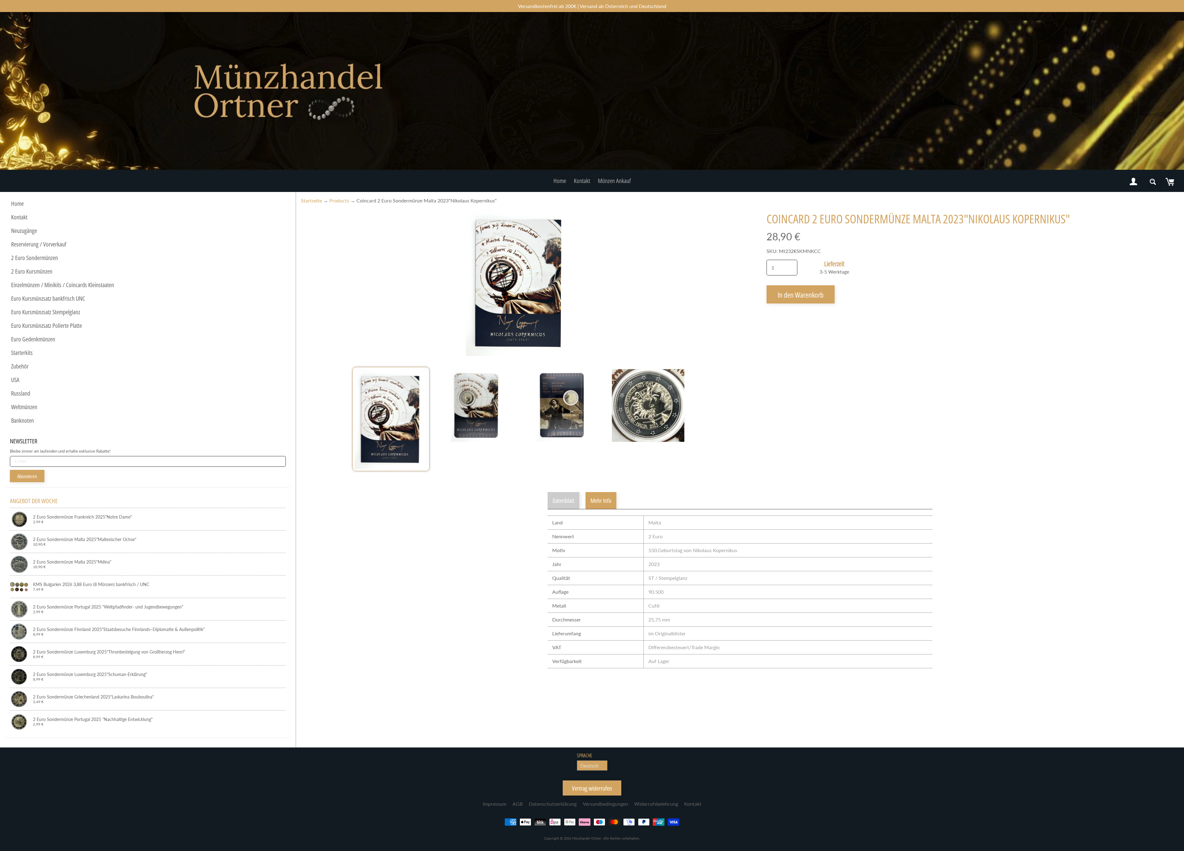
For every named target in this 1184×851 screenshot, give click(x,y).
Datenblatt (563, 500)
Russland (20, 393)
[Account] (1133, 182)
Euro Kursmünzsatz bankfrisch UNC (48, 298)
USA (15, 380)
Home (559, 181)
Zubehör (20, 366)
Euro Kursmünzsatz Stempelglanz (45, 312)
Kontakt (582, 181)
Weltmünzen (24, 407)
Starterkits (22, 352)
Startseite (311, 200)
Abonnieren (27, 476)
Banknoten (22, 420)
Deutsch (589, 765)
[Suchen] (1153, 182)
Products (339, 200)
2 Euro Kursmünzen (31, 271)
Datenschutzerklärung (553, 804)
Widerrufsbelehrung (656, 804)
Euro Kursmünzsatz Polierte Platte (46, 325)
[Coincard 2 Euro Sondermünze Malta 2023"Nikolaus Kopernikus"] (391, 419)
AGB (517, 804)
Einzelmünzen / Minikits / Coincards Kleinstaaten (62, 285)
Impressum (494, 804)
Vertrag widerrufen (592, 788)
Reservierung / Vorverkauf (38, 244)
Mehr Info (600, 500)
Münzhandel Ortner (586, 838)
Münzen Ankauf (614, 181)
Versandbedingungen (605, 804)
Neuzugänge (24, 230)
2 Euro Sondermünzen (34, 258)
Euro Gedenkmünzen (33, 339)
